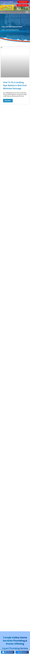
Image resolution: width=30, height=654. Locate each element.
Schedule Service (22, 652)
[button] (27, 11)
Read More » (8, 100)
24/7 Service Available (6, 2)
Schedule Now (23, 2)
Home (3, 30)
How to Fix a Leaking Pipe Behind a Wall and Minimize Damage (15, 85)
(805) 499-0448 (22, 5)
